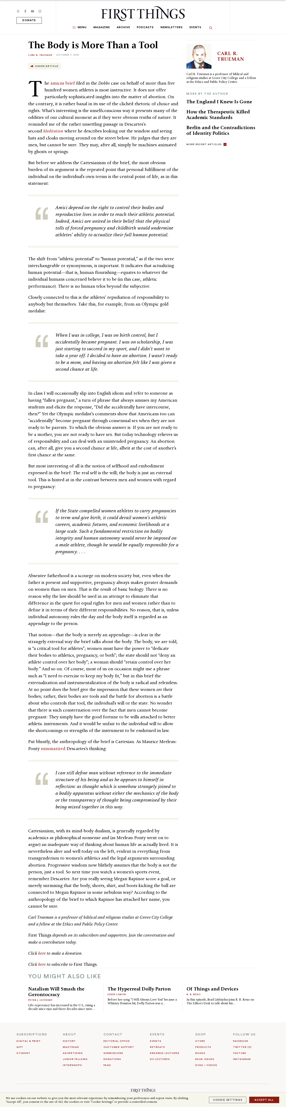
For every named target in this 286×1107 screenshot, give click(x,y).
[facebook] (25, 11)
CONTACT (113, 1034)
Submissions (113, 1053)
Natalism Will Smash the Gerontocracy (56, 991)
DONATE (29, 20)
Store (200, 1041)
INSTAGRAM (242, 1059)
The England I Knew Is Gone (219, 101)
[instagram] (39, 11)
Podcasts (145, 27)
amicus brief (62, 83)
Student (23, 1053)
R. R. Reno (194, 994)
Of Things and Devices (212, 989)
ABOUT (69, 1034)
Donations (112, 1059)
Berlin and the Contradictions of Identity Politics (220, 130)
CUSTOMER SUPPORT (119, 1047)
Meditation (53, 131)
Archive (123, 27)
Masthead (71, 1047)
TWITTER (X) (242, 1047)
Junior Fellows (75, 1059)
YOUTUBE (239, 1053)
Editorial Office (117, 1041)
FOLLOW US (244, 1034)
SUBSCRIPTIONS (32, 1034)
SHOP (200, 1034)
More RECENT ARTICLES (204, 144)
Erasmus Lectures (165, 1053)
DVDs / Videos (206, 1065)
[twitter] (18, 11)
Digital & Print (29, 1041)
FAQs (107, 1065)
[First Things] (143, 13)
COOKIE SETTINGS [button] (227, 1100)
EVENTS (157, 1034)
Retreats (157, 1047)
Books (200, 1053)
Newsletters (172, 27)
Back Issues (204, 1059)
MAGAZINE (101, 27)
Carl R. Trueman (40, 54)
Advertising (73, 1053)
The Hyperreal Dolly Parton (139, 989)
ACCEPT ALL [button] (264, 1100)
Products (203, 1047)
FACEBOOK (240, 1041)
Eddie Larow (117, 994)
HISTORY (69, 1041)
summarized (53, 748)
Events (195, 27)
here (42, 953)
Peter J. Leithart (40, 999)
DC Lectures (160, 1059)
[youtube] (32, 11)
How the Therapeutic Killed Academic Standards (218, 114)
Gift (20, 1047)
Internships (72, 1065)
